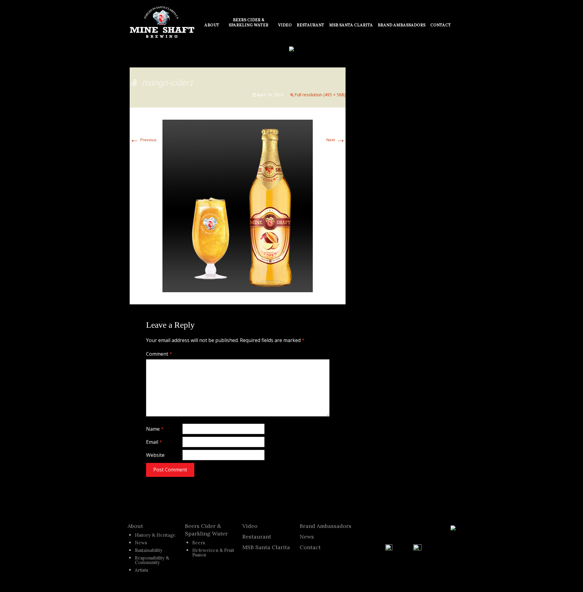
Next (336, 139)
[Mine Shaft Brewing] (162, 22)
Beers (198, 543)
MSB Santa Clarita (266, 547)
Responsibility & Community (152, 560)
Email (154, 442)
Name (155, 429)
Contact (310, 547)
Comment (159, 354)
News (141, 543)
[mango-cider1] (237, 205)
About (135, 525)
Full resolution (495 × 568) (320, 95)
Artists (141, 570)
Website (155, 455)
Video (249, 525)
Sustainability (148, 550)
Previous (143, 139)
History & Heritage (155, 535)
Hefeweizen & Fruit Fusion (213, 552)
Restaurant (256, 536)
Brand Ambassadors (325, 525)
